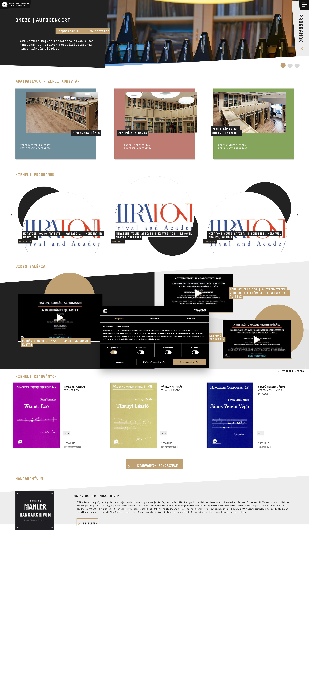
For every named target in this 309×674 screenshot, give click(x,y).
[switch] (140, 352)
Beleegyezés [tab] (118, 319)
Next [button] (297, 215)
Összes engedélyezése (189, 362)
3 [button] (297, 66)
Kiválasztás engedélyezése (154, 362)
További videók (293, 371)
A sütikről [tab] (191, 319)
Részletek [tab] (154, 319)
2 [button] (290, 66)
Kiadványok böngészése (157, 466)
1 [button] (283, 65)
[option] (154, 34)
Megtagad (120, 362)
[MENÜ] (304, 4)
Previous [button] (11, 215)
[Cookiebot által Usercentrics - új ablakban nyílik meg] (195, 311)
